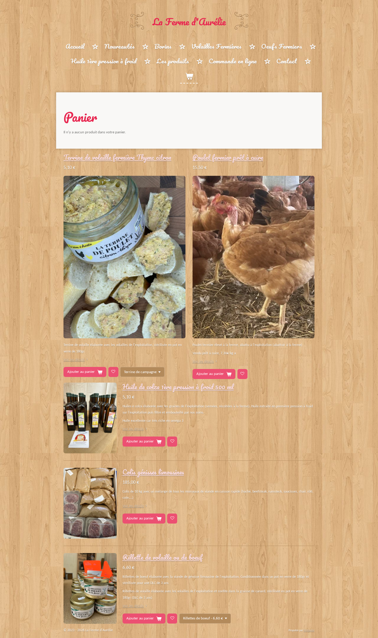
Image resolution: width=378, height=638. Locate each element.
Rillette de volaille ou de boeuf (162, 557)
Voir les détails (74, 360)
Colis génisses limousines (153, 472)
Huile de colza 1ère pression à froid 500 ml (178, 386)
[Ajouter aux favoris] (113, 372)
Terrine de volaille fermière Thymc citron (117, 157)
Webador (309, 630)
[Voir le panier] (189, 76)
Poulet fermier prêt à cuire (228, 157)
